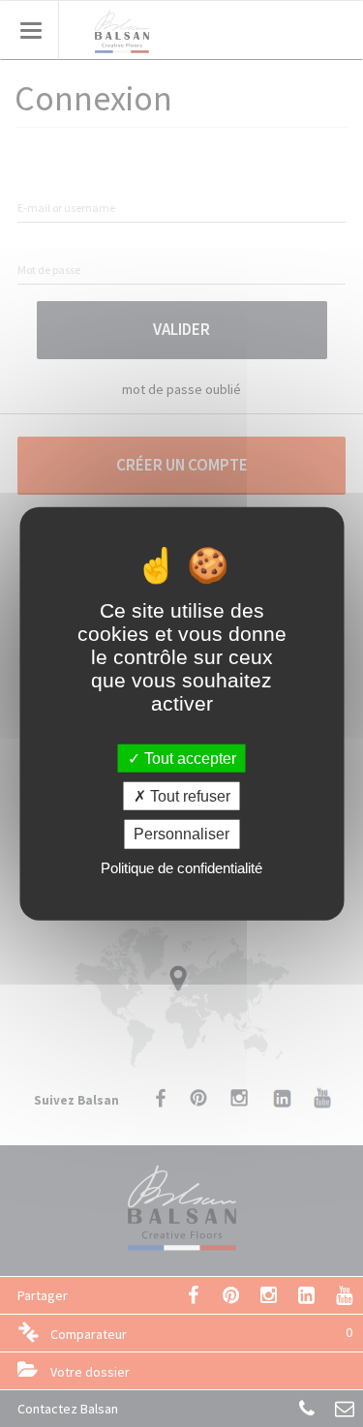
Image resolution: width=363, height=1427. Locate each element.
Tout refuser (188, 796)
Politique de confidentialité (181, 867)
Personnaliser (181, 834)
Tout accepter (188, 758)
